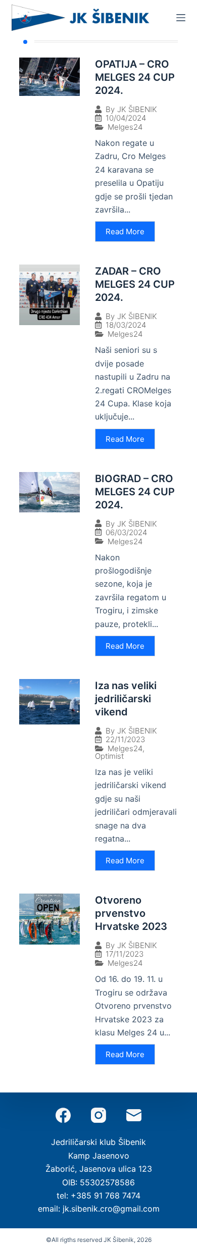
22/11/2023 (125, 739)
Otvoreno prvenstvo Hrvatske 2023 (131, 913)
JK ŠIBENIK (137, 109)
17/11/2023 (124, 954)
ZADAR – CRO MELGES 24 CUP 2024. (135, 284)
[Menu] (180, 17)
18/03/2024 (126, 325)
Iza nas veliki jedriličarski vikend (126, 699)
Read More (125, 231)
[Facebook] (63, 1115)
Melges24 (125, 127)
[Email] (133, 1115)
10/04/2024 (126, 118)
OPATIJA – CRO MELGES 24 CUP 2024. (135, 77)
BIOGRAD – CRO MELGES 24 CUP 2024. (135, 492)
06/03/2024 (126, 532)
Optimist (109, 756)
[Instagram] (98, 1115)
